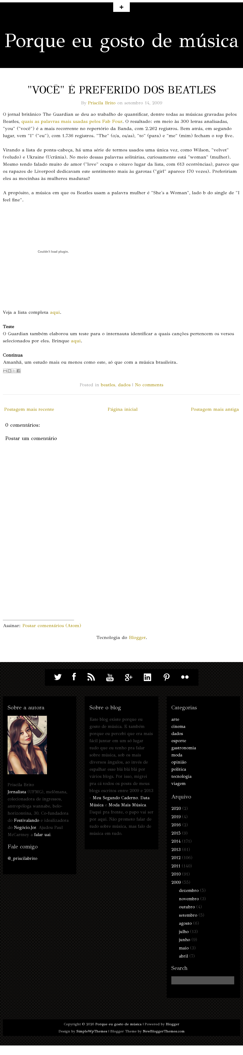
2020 (176, 808)
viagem (178, 783)
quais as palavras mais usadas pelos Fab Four (71, 121)
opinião (178, 762)
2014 (176, 841)
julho (184, 931)
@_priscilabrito (22, 858)
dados (124, 384)
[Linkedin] (147, 677)
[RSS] (91, 677)
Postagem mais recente (29, 409)
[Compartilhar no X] (14, 370)
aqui (55, 312)
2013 (176, 849)
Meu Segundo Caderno (115, 797)
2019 (176, 816)
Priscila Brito (102, 103)
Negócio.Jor (25, 827)
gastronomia (183, 747)
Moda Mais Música (127, 805)
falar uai (42, 834)
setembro (188, 915)
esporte (178, 740)
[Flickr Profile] (185, 677)
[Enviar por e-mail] (5, 370)
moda (176, 755)
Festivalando (26, 820)
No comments (149, 384)
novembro (189, 898)
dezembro (189, 890)
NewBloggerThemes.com (164, 1031)
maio (184, 948)
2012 (176, 857)
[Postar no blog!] (9, 370)
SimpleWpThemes (91, 1031)
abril (183, 956)
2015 (176, 833)
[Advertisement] (38, 590)
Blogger (137, 637)
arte (175, 719)
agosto (185, 923)
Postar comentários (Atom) (51, 626)
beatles (108, 384)
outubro (187, 907)
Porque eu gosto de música (122, 40)
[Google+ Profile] (129, 677)
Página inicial (122, 409)
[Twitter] (58, 677)
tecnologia (181, 776)
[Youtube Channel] (110, 677)
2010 (176, 874)
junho (184, 939)
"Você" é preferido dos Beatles (122, 89)
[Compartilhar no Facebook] (18, 370)
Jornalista (17, 791)
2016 (176, 825)
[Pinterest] (166, 677)
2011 (175, 866)
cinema (178, 726)
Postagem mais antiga (215, 409)
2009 (176, 882)
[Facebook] (72, 677)
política (178, 769)
